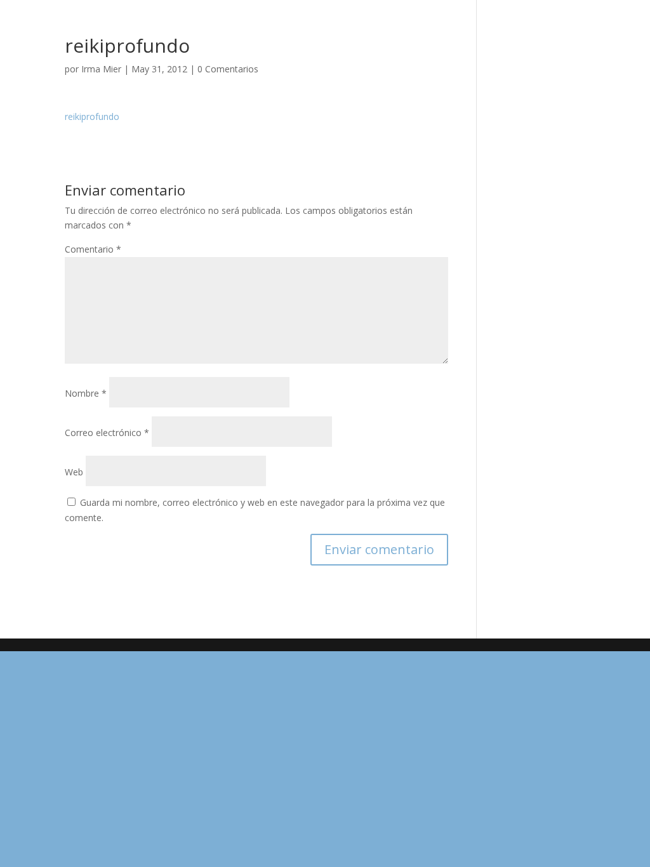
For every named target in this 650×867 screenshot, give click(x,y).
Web (74, 472)
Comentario (93, 249)
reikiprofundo (92, 116)
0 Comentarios (227, 69)
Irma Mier (101, 69)
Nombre (86, 393)
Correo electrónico (107, 433)
